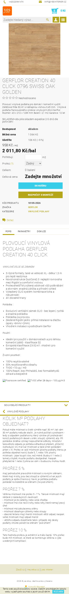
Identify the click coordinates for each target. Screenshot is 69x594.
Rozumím (58, 591)
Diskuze (41, 231)
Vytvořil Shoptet (36, 587)
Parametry (24, 231)
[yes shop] (7, 11)
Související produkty (17, 405)
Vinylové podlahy (38, 211)
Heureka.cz (33, 569)
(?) (11, 163)
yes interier (47, 569)
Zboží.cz (20, 569)
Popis (8, 231)
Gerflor (33, 207)
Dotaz (10, 220)
